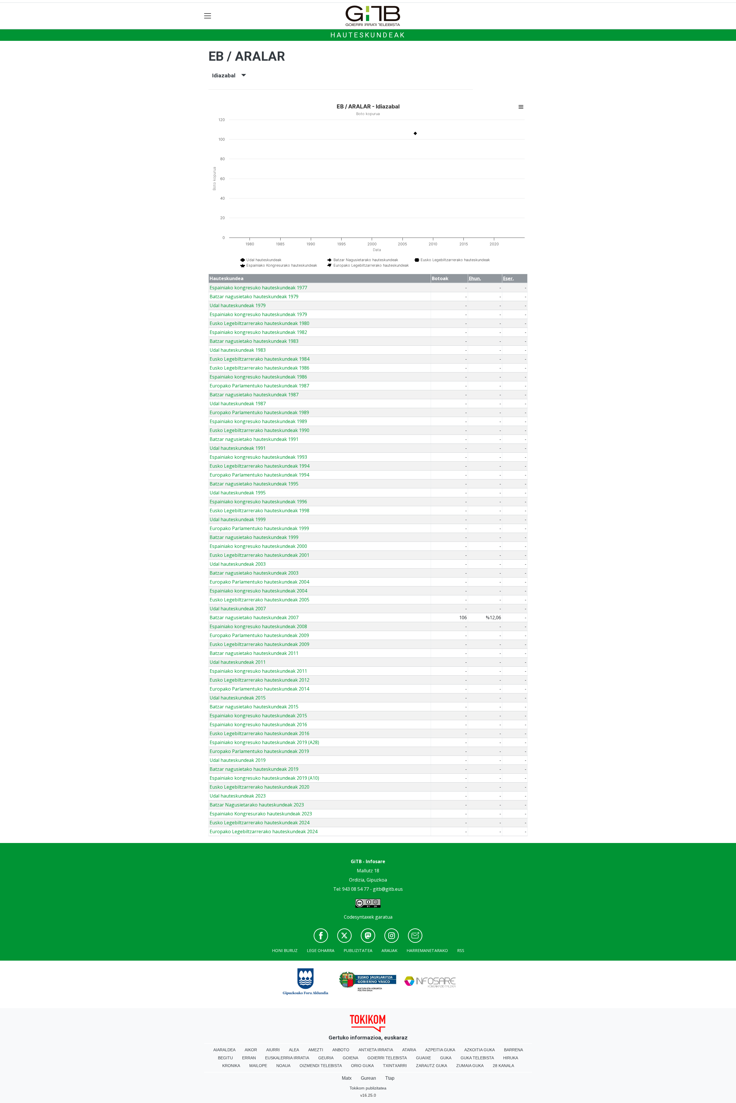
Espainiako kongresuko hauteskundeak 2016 (258, 724)
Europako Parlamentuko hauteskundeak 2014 (259, 689)
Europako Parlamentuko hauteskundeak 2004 (259, 582)
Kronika (231, 1065)
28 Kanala (503, 1065)
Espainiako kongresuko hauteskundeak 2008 (258, 626)
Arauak (389, 950)
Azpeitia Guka (440, 1049)
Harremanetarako (427, 950)
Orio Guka (362, 1065)
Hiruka (510, 1058)
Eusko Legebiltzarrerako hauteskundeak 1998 (259, 510)
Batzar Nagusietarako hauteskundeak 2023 (257, 805)
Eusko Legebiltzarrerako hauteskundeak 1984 (259, 359)
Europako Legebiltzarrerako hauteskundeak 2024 (263, 831)
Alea (294, 1049)
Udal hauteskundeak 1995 (238, 493)
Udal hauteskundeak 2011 (238, 662)
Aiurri (273, 1049)
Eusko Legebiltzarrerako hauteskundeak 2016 (259, 733)
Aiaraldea (224, 1049)
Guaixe (423, 1058)
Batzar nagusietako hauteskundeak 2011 (254, 653)
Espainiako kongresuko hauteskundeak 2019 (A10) (264, 778)
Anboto (340, 1049)
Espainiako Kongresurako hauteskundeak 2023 (261, 813)
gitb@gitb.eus (388, 889)
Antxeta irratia (376, 1049)
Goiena (350, 1058)
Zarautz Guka (431, 1065)
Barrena (513, 1049)
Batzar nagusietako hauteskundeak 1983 (254, 341)
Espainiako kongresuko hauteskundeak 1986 (258, 377)
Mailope (258, 1065)
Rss (460, 950)
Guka (445, 1058)
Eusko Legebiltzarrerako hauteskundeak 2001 (259, 555)
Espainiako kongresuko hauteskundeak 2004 (258, 591)
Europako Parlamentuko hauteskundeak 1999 (259, 528)
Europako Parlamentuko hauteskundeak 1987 (259, 386)
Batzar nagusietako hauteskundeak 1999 (254, 537)
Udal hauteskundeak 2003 (238, 564)
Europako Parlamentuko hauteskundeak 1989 (259, 412)
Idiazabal (226, 75)
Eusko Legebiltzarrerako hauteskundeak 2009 (259, 644)
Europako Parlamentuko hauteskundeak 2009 (259, 635)
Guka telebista (477, 1058)
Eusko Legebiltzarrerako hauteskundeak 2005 (259, 600)
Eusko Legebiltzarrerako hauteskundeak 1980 (259, 323)
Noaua (283, 1065)
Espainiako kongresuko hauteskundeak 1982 (258, 332)
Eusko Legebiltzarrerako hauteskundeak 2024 (259, 822)
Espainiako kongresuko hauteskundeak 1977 (258, 287)
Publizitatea (358, 950)
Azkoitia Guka (479, 1049)
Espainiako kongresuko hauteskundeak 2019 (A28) (264, 742)
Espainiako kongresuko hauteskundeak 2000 (258, 546)
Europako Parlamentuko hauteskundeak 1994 (259, 475)
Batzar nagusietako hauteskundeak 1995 (254, 484)
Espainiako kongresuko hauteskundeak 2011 (258, 671)
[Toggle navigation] (208, 16)
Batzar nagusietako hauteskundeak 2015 (254, 707)
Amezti (315, 1049)
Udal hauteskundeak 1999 (238, 519)
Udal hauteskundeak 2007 (238, 608)
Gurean (368, 1078)
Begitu (225, 1058)
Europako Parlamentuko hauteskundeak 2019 (259, 751)
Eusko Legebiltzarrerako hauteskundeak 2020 (259, 787)
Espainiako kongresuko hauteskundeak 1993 (258, 457)
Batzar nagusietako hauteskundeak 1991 (254, 439)
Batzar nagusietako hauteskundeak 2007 (254, 617)
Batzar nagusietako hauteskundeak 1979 (254, 296)
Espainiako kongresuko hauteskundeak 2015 (258, 715)
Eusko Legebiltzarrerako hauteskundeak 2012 (259, 680)
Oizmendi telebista (321, 1065)
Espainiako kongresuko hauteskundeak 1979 (258, 314)
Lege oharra (320, 950)
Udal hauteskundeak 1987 (238, 403)
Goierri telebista (387, 1058)
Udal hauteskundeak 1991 (238, 448)
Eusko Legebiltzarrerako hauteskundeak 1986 (259, 368)
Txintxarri (395, 1065)
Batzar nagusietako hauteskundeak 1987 (254, 394)
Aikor (251, 1049)
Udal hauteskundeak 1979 (238, 305)
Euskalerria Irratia (287, 1058)
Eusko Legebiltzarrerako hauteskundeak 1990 (259, 430)
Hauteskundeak (368, 35)
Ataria (409, 1049)
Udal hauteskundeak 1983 (238, 350)
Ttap (389, 1078)
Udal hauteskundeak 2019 (238, 760)
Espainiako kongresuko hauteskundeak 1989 (258, 421)
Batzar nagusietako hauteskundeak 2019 (254, 769)
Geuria (326, 1058)
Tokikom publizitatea (368, 1088)
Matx (347, 1078)
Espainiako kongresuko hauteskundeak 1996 (258, 501)
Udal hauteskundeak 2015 (238, 698)
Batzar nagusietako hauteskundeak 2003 (254, 573)
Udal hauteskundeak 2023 (238, 796)
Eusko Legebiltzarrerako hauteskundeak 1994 (259, 466)
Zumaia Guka (470, 1065)
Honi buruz (285, 950)
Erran (249, 1058)
